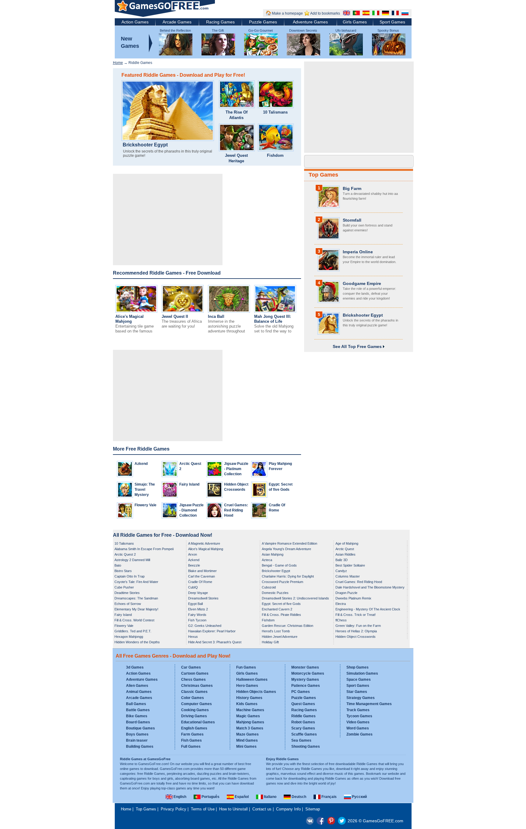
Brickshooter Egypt (145, 144)
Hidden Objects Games (256, 692)
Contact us (262, 809)
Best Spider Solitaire (350, 565)
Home (118, 63)
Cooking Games (195, 710)
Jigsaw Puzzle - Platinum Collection (236, 469)
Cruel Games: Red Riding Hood (236, 510)
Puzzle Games (263, 21)
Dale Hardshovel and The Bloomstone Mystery (370, 587)
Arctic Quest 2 (125, 554)
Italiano (269, 797)
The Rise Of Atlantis (236, 115)
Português (210, 797)
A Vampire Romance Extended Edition (289, 543)
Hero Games (247, 685)
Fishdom (275, 155)
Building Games (139, 746)
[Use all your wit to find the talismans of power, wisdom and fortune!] (276, 95)
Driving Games (194, 716)
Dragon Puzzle (346, 593)
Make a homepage (287, 13)
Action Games (135, 21)
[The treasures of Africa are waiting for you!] (183, 311)
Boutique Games (140, 728)
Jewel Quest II (175, 316)
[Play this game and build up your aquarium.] (276, 138)
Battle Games (138, 710)
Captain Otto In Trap (129, 576)
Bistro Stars (123, 571)
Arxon (192, 554)
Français (329, 797)
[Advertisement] (168, 219)
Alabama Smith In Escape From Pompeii (144, 549)
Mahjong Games (250, 722)
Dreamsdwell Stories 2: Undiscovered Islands (295, 598)
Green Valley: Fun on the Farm (358, 625)
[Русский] (404, 13)
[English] (346, 13)
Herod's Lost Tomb (276, 631)
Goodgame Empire (362, 283)
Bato (117, 565)
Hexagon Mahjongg (128, 636)
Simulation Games (362, 673)
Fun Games (246, 667)
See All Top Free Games (358, 346)
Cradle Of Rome (200, 582)
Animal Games (139, 692)
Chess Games (193, 679)
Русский (359, 797)
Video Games (358, 722)
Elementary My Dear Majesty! (136, 609)
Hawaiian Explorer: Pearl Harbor (212, 631)
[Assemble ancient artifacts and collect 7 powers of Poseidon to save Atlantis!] (237, 95)
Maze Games (247, 734)
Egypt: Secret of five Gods (281, 604)
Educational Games (198, 722)
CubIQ (193, 587)
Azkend (141, 464)
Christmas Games (197, 685)
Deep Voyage (198, 593)
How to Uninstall (233, 809)
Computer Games (196, 704)
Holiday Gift (270, 642)
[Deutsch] (384, 13)
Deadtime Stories (127, 593)
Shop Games (357, 667)
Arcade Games (177, 21)
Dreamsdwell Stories (203, 598)
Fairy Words (197, 614)
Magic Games (248, 716)
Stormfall (352, 220)
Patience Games (305, 685)
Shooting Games (305, 746)
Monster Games (305, 667)
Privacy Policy (173, 809)
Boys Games (137, 734)
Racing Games (220, 21)
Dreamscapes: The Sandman (136, 598)
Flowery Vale (145, 505)
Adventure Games (310, 21)
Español (241, 797)
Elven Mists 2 (198, 609)
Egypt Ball (195, 604)
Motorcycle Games (307, 673)
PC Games (300, 692)
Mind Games (247, 740)
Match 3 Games (249, 728)
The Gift (218, 30)
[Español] (365, 13)
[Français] (394, 13)
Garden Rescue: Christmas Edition (287, 625)
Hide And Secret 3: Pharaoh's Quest (214, 642)
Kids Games (247, 704)
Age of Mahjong (346, 543)
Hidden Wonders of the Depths (137, 642)
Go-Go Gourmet (260, 30)
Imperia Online (358, 251)
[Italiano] (375, 13)
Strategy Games (360, 698)
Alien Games (137, 685)
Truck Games (358, 710)
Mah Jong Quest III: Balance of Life (272, 319)
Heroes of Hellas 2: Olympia (356, 631)
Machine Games (250, 710)
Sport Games (392, 21)
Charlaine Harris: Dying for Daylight (288, 576)
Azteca (267, 560)
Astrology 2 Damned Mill (132, 560)
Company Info (288, 809)
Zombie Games (359, 734)
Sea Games (301, 740)
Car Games (191, 667)
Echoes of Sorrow (127, 604)
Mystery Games (305, 679)
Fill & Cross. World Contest (134, 620)
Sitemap (312, 809)
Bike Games (136, 716)
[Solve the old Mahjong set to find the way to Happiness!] (275, 311)
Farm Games (192, 734)
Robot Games (303, 722)
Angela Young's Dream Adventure (286, 549)
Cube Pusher (124, 587)
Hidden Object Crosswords (355, 636)
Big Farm (352, 188)
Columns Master (347, 576)
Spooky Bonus (388, 30)
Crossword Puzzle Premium (282, 582)
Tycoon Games (359, 716)
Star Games (356, 692)
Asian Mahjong (272, 554)
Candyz (341, 571)
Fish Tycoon (197, 620)
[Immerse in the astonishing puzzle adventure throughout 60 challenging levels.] (229, 311)
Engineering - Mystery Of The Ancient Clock (367, 609)
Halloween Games (252, 679)
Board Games (138, 722)
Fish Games (191, 740)
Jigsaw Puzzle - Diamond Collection (191, 510)
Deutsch (298, 797)
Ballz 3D (341, 560)
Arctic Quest (344, 549)
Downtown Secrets (303, 30)
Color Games (192, 698)
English (179, 797)
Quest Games (303, 704)
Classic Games (194, 692)
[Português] (355, 13)
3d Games (135, 667)
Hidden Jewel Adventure (279, 636)
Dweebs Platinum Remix (353, 598)
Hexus (193, 636)
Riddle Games (303, 716)
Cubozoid (269, 587)
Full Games (191, 746)
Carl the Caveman (201, 576)
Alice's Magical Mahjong (129, 319)
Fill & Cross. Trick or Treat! (355, 614)
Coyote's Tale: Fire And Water (136, 582)
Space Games (358, 679)
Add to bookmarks (325, 13)
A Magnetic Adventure (204, 543)
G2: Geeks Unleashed (204, 625)
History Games (249, 698)
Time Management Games (369, 704)
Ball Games (136, 704)
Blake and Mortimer (202, 571)
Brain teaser (137, 740)
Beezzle (194, 565)
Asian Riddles (345, 554)
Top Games (323, 175)
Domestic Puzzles (275, 593)
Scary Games (303, 728)
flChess (341, 620)
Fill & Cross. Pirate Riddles (281, 614)
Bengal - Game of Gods (279, 565)
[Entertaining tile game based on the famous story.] (136, 311)
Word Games (357, 728)
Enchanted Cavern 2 (277, 609)
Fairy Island (189, 484)
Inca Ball (216, 316)
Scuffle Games (304, 734)
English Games (194, 728)
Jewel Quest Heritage (236, 158)
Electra (340, 604)
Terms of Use (203, 809)
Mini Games (246, 746)
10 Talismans (275, 112)
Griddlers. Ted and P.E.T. (132, 631)
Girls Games (355, 21)
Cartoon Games (195, 673)
